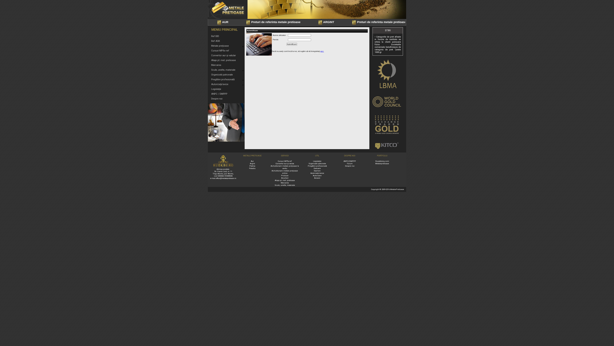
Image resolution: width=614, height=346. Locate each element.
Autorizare (317, 176)
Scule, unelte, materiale (223, 69)
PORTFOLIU (382, 155)
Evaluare (317, 168)
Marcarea (216, 65)
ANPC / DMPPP (219, 93)
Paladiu (252, 168)
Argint (252, 164)
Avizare (317, 178)
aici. (322, 51)
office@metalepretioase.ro (226, 178)
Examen (317, 171)
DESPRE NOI (349, 155)
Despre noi (216, 98)
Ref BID (215, 36)
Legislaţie (216, 89)
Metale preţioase (220, 45)
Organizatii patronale (222, 74)
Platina (252, 166)
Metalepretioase (382, 164)
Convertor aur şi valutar (223, 55)
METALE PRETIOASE (252, 155)
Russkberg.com (382, 161)
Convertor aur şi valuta (285, 164)
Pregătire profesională (223, 79)
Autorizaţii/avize (219, 84)
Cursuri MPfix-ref (220, 50)
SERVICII (285, 155)
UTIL (317, 155)
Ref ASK (215, 41)
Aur (252, 161)
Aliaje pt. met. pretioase (223, 60)
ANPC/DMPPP (350, 161)
